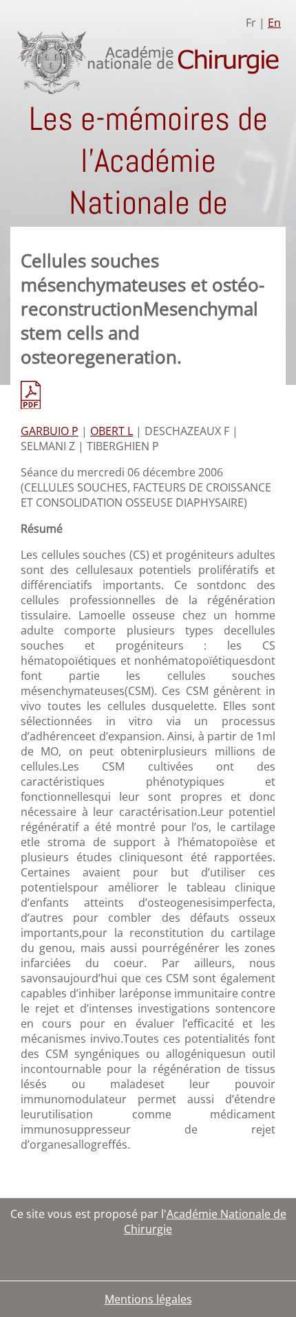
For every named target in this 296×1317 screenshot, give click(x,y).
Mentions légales (148, 1299)
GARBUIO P (49, 431)
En (274, 22)
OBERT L (111, 431)
